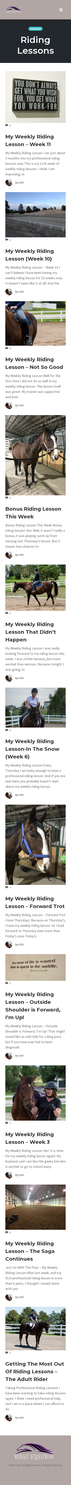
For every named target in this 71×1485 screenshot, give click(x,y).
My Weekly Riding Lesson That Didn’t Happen (30, 632)
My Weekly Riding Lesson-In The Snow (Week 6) (32, 749)
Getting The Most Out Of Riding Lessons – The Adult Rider (34, 1371)
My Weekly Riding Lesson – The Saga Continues (30, 1251)
